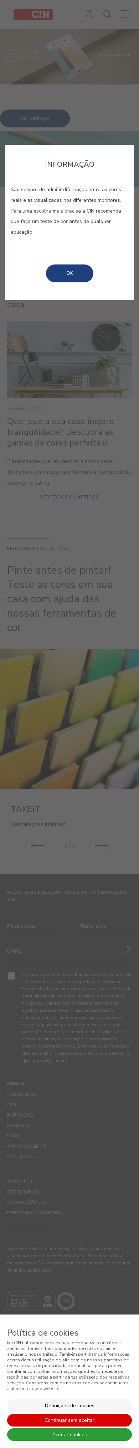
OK (69, 273)
